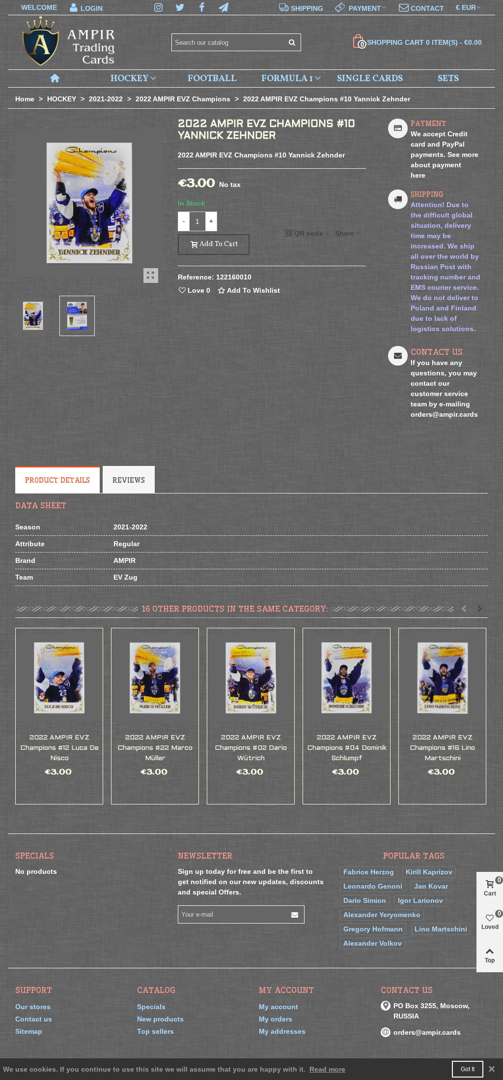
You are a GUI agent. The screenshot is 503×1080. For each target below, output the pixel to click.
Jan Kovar (431, 886)
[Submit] (292, 42)
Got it (468, 1069)
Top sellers (155, 1031)
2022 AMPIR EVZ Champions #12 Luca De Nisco (59, 748)
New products (160, 1019)
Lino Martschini (441, 929)
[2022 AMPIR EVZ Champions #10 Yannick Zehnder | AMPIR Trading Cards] (150, 275)
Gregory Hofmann (373, 929)
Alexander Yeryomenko (381, 915)
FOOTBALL (212, 78)
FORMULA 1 (287, 78)
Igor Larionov (420, 900)
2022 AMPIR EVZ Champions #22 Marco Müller (155, 748)
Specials (34, 856)
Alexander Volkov (372, 943)
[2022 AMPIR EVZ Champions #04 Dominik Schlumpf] (346, 678)
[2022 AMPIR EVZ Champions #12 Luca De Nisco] (59, 678)
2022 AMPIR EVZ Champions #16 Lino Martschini (442, 748)
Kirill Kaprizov (429, 872)
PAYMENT (429, 123)
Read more (327, 1069)
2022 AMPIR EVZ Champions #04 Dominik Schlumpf (347, 748)
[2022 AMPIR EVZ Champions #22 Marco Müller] (155, 678)
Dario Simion (364, 900)
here (418, 175)
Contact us (33, 1019)
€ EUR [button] (466, 7)
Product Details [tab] (57, 480)
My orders (275, 1019)
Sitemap (28, 1031)
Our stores (33, 1007)
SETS (448, 78)
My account (278, 1007)
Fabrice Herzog (368, 872)
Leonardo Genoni (372, 886)
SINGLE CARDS (370, 78)
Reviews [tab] (128, 480)
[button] (361, 7)
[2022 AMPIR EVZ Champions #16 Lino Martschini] (442, 678)
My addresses (282, 1031)
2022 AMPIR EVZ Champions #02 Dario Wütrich (251, 748)
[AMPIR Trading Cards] (69, 42)
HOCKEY (129, 78)
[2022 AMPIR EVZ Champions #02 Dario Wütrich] (250, 678)
